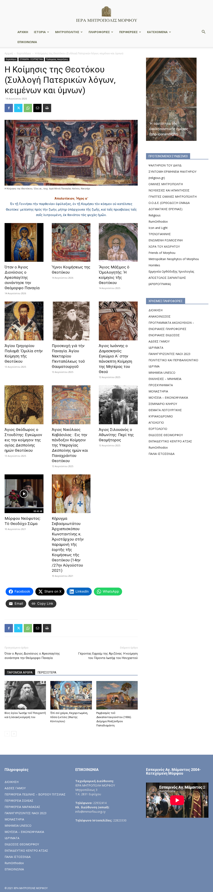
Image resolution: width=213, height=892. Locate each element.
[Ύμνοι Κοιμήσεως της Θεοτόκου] (71, 242)
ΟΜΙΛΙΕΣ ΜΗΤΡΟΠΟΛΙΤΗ (166, 184)
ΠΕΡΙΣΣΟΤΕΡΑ (47, 672)
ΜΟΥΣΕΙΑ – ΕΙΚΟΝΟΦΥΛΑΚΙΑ (168, 397)
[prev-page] (7, 733)
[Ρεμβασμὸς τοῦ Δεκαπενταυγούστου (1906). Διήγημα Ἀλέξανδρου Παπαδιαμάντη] (117, 695)
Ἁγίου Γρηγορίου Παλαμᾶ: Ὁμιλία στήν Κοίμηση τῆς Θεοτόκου (24, 353)
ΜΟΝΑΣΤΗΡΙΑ (158, 391)
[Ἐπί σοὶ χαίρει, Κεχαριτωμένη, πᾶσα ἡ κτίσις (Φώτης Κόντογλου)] (71, 695)
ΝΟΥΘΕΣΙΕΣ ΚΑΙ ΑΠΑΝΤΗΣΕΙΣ (169, 190)
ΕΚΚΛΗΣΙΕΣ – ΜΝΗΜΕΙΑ (165, 379)
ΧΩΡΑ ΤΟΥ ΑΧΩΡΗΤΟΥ (164, 246)
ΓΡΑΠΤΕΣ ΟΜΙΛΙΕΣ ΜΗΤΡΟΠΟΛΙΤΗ (173, 196)
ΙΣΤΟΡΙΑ (40, 32)
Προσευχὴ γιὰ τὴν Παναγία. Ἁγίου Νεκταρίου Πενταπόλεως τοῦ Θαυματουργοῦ (68, 356)
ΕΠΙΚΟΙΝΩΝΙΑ (27, 42)
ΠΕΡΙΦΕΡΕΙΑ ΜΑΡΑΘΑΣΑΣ (22, 807)
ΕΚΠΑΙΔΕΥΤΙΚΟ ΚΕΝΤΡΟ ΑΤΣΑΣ (170, 441)
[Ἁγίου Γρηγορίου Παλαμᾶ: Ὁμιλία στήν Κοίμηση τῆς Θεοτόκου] (24, 320)
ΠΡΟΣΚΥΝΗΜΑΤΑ (161, 385)
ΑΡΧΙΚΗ (22, 32)
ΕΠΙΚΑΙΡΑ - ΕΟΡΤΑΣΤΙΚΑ (31, 59)
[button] (203, 32)
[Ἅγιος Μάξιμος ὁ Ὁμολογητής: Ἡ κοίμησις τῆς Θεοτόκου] (118, 242)
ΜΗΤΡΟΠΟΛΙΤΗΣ (67, 32)
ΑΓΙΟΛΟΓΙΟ (156, 422)
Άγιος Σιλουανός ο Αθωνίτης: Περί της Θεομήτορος (116, 434)
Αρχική (9, 53)
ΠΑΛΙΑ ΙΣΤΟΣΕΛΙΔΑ (162, 454)
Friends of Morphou (162, 253)
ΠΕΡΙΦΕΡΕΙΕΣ (128, 32)
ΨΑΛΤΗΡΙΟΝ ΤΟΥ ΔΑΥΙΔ (165, 165)
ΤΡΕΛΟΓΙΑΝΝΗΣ (160, 234)
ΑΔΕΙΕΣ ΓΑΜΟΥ (159, 341)
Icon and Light (158, 228)
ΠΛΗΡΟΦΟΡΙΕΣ (99, 32)
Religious (155, 215)
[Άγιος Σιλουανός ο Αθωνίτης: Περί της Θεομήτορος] (118, 404)
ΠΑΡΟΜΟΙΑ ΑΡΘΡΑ (20, 672)
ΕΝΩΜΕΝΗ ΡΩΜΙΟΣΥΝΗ (166, 240)
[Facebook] (9, 108)
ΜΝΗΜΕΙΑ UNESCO (162, 373)
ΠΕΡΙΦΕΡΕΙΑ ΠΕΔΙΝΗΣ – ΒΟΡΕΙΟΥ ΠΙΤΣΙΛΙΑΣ (35, 794)
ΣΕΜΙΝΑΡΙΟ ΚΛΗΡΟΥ (163, 404)
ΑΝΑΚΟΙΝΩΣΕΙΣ (160, 316)
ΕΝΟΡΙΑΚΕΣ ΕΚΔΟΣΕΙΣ (164, 335)
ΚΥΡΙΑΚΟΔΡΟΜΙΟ (161, 416)
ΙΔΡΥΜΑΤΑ (156, 348)
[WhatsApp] (28, 108)
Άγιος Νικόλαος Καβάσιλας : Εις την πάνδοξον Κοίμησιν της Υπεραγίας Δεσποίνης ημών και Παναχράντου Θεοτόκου (70, 445)
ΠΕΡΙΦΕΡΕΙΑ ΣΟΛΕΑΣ (19, 801)
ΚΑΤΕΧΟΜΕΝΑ (157, 32)
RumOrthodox (158, 221)
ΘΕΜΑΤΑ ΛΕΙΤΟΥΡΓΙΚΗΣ (165, 410)
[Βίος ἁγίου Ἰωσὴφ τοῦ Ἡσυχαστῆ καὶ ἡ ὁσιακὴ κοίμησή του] (25, 695)
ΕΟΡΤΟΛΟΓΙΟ (158, 429)
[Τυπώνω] (47, 108)
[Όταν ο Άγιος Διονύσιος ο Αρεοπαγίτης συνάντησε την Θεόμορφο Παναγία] (24, 242)
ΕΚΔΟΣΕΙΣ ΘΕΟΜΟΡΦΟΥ (166, 435)
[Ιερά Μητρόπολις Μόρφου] (106, 14)
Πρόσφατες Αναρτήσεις (57, 59)
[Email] (37, 108)
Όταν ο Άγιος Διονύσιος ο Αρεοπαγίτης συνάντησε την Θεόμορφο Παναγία (22, 277)
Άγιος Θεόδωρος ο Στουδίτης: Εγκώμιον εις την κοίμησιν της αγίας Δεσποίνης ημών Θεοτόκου (23, 440)
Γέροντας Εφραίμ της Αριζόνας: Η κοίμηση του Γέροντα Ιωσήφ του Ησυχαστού (108, 656)
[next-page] (13, 733)
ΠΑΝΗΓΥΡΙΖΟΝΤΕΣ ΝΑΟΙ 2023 (169, 354)
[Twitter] (18, 108)
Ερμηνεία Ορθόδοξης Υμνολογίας (171, 271)
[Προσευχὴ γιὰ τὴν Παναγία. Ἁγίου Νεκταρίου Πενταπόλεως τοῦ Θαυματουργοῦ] (71, 320)
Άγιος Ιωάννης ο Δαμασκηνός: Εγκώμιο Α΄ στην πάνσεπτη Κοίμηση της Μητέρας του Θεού (115, 358)
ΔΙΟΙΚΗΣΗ (155, 310)
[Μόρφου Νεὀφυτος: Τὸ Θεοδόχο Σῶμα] (24, 493)
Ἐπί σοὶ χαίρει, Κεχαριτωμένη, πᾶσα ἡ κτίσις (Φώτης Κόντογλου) (69, 717)
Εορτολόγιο (24, 53)
